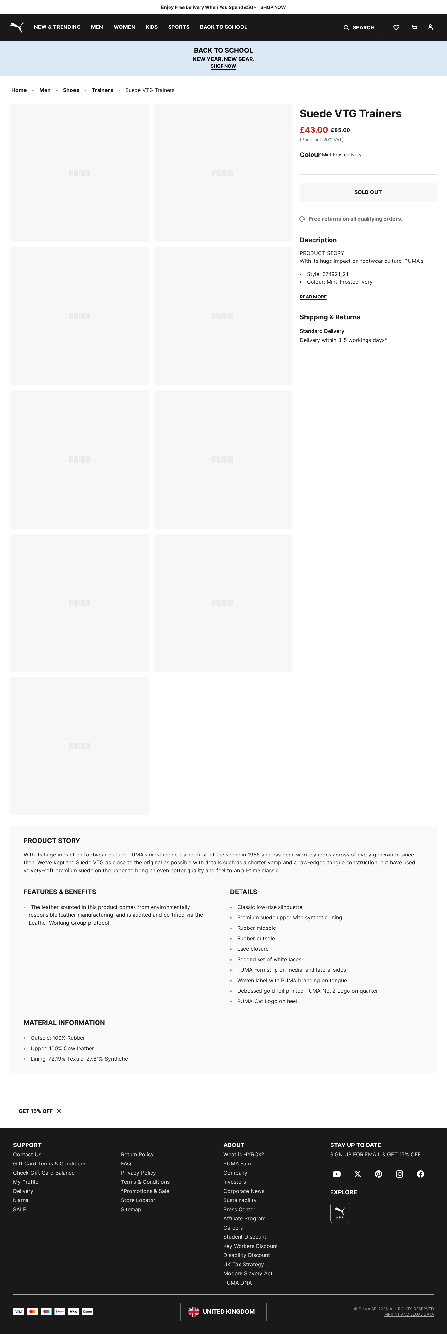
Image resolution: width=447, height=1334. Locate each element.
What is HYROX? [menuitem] (244, 1154)
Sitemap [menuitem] (131, 1209)
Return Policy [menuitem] (137, 1154)
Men (45, 90)
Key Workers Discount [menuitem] (251, 1246)
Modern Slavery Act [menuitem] (248, 1273)
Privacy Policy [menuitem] (138, 1172)
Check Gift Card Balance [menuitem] (44, 1172)
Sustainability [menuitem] (240, 1200)
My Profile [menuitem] (25, 1182)
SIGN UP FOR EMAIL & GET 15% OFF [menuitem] (375, 1154)
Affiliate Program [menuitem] (245, 1218)
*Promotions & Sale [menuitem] (145, 1191)
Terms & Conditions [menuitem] (145, 1182)
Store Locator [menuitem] (138, 1200)
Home (19, 90)
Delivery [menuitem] (23, 1191)
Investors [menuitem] (235, 1182)
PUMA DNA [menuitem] (238, 1282)
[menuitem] (57, 27)
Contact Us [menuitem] (27, 1154)
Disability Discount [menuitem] (247, 1255)
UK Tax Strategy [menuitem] (244, 1264)
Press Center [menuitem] (239, 1209)
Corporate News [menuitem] (244, 1191)
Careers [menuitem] (233, 1227)
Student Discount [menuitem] (245, 1237)
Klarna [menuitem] (20, 1200)
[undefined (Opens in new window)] (340, 1213)
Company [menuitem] (235, 1172)
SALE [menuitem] (19, 1209)
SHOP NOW (273, 7)
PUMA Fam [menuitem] (237, 1163)
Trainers (102, 90)
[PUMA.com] (15, 27)
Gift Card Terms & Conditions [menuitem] (49, 1163)
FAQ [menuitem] (126, 1163)
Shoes (71, 90)
